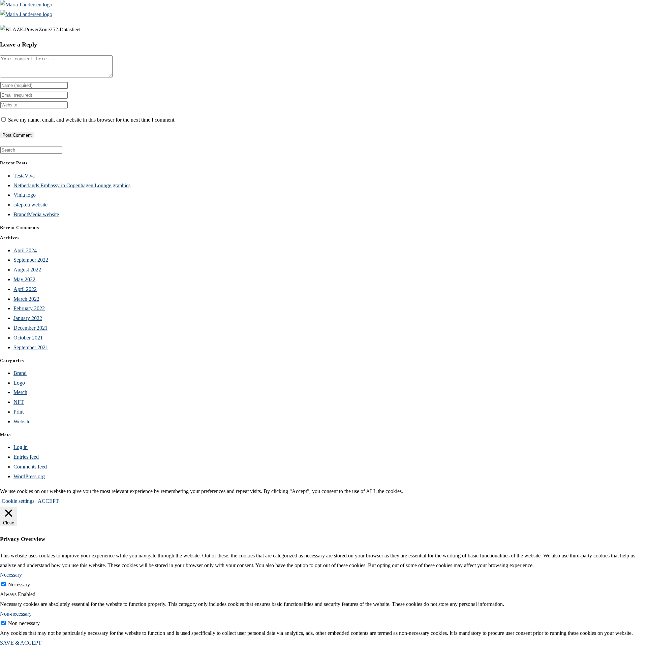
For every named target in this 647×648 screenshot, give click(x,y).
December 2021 (30, 328)
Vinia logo (24, 195)
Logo (19, 383)
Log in (20, 447)
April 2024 (25, 250)
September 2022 (30, 260)
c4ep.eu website (30, 204)
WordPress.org (29, 476)
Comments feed (30, 466)
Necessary (19, 584)
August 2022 (27, 269)
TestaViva (24, 176)
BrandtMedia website (36, 214)
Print (18, 412)
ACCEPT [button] (48, 501)
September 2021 (30, 347)
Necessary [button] (11, 575)
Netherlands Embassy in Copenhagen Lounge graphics (71, 185)
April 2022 (25, 289)
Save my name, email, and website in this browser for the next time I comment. (92, 120)
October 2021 (28, 338)
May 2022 (24, 279)
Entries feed (26, 457)
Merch (20, 392)
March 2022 (26, 299)
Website (21, 421)
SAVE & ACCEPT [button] (20, 643)
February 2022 (29, 308)
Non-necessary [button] (16, 614)
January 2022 (27, 318)
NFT (18, 402)
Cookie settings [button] (18, 501)
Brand (20, 373)
